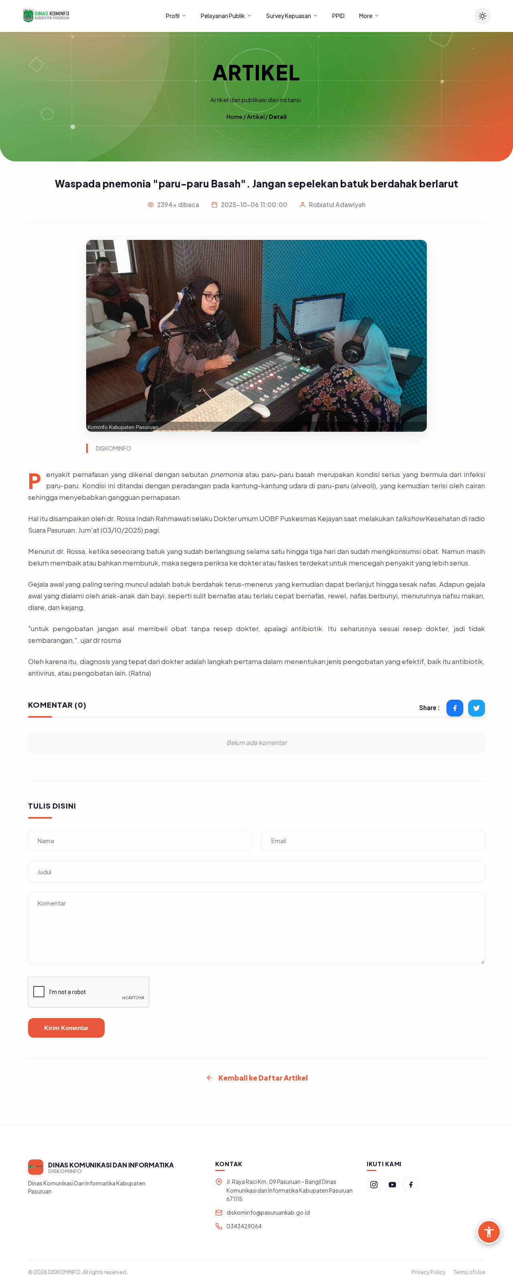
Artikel (256, 116)
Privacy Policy (429, 1272)
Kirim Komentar (66, 1027)
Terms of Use (469, 1272)
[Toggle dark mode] (483, 16)
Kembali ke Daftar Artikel (263, 1077)
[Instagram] (374, 1184)
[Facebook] (411, 1184)
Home (234, 116)
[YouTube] (392, 1184)
